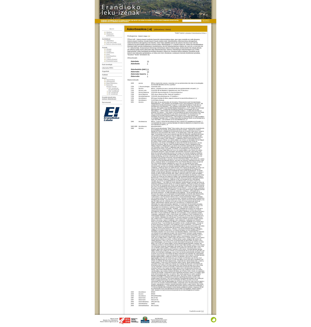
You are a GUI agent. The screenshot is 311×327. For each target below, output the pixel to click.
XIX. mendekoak (113, 92)
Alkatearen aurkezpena (110, 35)
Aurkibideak (106, 39)
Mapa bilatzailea (111, 83)
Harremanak (106, 102)
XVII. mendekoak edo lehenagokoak (113, 89)
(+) (202, 311)
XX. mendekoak (113, 94)
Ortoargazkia (110, 81)
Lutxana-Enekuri (111, 59)
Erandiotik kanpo (111, 61)
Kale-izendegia (107, 64)
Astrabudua (110, 53)
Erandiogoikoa (111, 56)
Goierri (108, 58)
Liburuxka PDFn (107, 68)
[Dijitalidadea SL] (213, 322)
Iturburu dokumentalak (113, 44)
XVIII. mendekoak (113, 91)
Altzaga (108, 49)
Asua (108, 54)
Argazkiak (105, 71)
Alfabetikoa (110, 41)
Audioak (105, 75)
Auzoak (104, 47)
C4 (149, 36)
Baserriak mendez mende (111, 86)
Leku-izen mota (111, 42)
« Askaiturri (188, 33)
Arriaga (108, 51)
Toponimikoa (110, 80)
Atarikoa (109, 32)
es (113, 29)
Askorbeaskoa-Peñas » (199, 33)
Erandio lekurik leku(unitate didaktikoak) (109, 98)
